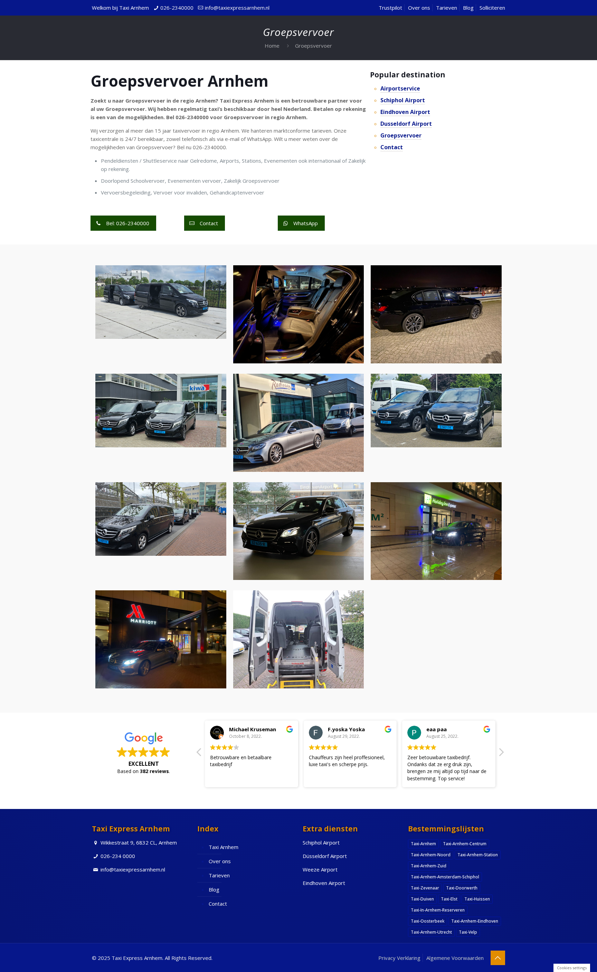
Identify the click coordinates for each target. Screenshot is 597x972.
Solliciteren (492, 7)
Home (272, 45)
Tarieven (446, 7)
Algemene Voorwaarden (455, 957)
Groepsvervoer (313, 45)
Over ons (419, 7)
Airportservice (400, 88)
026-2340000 (176, 7)
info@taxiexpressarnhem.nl (237, 7)
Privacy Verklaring (399, 957)
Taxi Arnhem (223, 847)
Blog (468, 7)
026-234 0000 (118, 855)
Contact (391, 147)
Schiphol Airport (402, 100)
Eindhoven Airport (405, 112)
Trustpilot (390, 7)
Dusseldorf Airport (406, 123)
